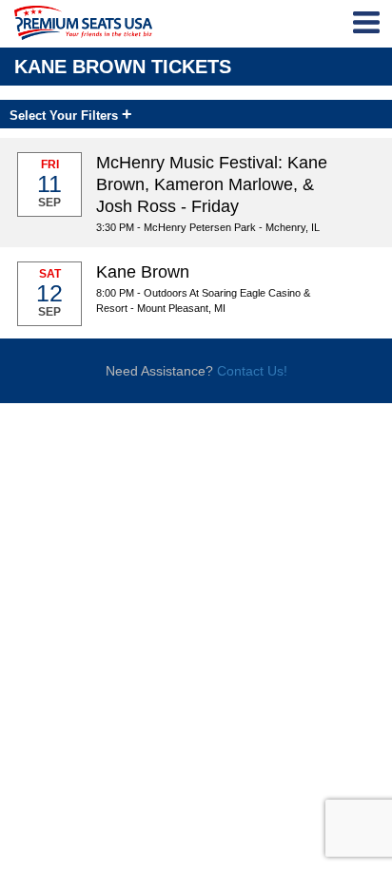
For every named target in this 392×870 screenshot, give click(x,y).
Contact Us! (252, 370)
